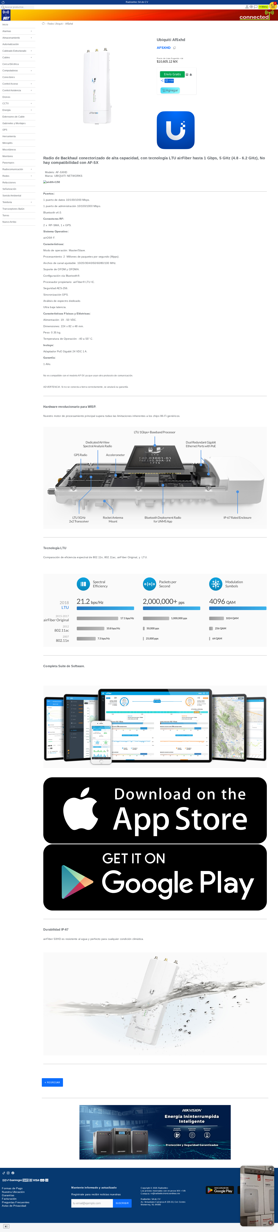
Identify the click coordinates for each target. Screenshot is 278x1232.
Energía (17, 110)
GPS (4, 129)
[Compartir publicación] (162, 80)
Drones (6, 97)
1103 (171, 80)
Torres (5, 215)
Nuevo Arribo (9, 222)
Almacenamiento (17, 38)
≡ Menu (263, 6)
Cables (17, 57)
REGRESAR (52, 1082)
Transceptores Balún (13, 209)
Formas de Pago (12, 1188)
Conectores (8, 77)
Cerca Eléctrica (10, 64)
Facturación (9, 1198)
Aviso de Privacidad (14, 1205)
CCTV (17, 103)
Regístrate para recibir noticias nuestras (96, 1194)
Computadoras (17, 70)
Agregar (172, 90)
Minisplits (7, 143)
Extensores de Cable (13, 116)
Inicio (5, 24)
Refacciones (9, 182)
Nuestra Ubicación (13, 1191)
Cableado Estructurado (17, 51)
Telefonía (17, 202)
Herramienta (9, 136)
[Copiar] (174, 48)
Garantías (8, 1195)
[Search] (3, 7)
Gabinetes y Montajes (14, 123)
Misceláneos (9, 149)
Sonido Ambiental (11, 195)
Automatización (10, 44)
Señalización (9, 189)
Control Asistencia (17, 90)
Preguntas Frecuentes (15, 1202)
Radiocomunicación (17, 169)
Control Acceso (17, 83)
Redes (17, 176)
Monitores (7, 156)
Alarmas (17, 31)
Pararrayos (8, 162)
